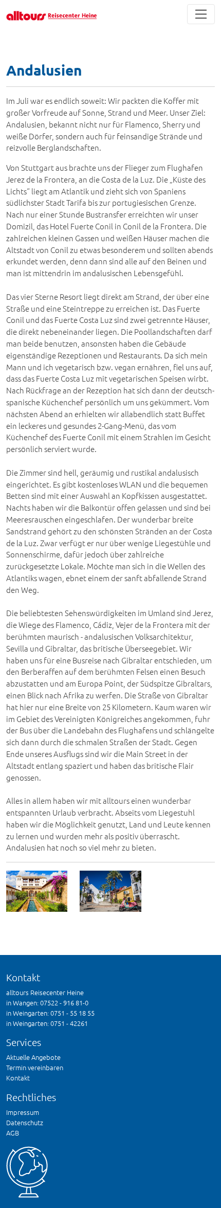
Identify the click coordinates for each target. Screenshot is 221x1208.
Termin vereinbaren (34, 1067)
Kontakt (18, 1078)
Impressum (22, 1112)
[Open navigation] (201, 14)
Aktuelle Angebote (33, 1057)
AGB (12, 1133)
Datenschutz (24, 1122)
